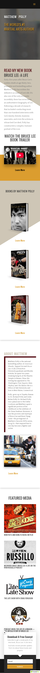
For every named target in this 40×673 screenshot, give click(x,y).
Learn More (20, 170)
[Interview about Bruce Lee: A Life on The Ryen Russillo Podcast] (20, 552)
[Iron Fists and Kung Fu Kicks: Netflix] (20, 518)
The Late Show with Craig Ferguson (18, 598)
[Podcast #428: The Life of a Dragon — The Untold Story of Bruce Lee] (20, 615)
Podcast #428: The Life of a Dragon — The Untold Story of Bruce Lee (19, 630)
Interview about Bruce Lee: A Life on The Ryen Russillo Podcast (20, 566)
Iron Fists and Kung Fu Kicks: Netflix (18, 534)
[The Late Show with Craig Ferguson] (20, 584)
